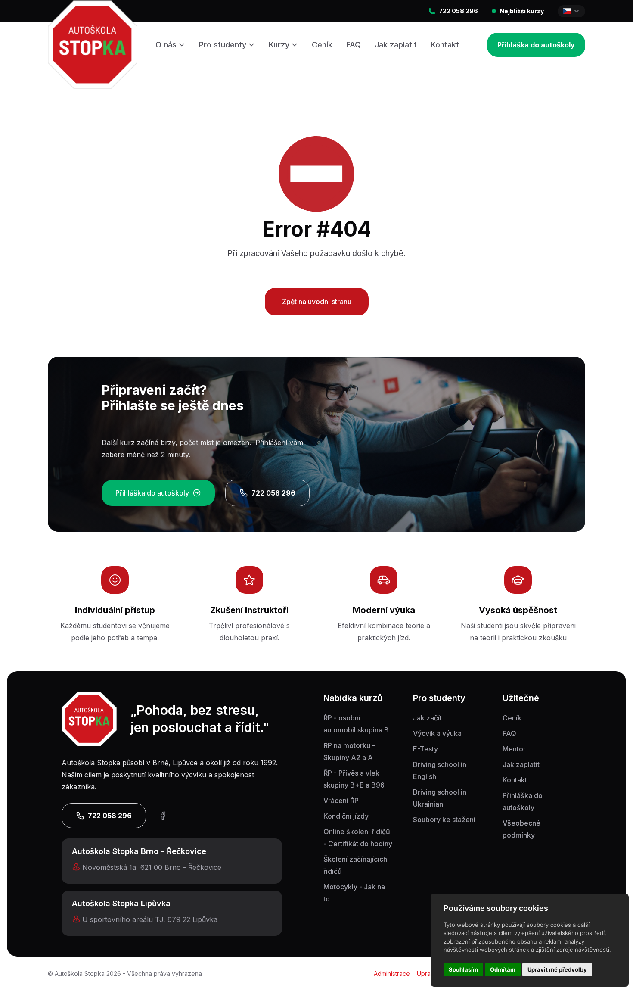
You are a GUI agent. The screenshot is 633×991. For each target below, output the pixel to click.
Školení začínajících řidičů (355, 865)
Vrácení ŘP (341, 800)
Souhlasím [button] (463, 969)
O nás (166, 44)
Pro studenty (222, 44)
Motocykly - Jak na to (354, 892)
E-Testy (425, 749)
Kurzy (279, 44)
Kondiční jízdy (346, 816)
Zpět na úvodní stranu (316, 301)
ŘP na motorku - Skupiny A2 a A (349, 751)
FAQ (353, 44)
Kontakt (445, 44)
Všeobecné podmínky (521, 829)
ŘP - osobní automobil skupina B (356, 724)
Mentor (514, 749)
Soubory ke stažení (444, 819)
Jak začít (427, 718)
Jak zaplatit (396, 44)
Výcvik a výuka (437, 733)
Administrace (392, 973)
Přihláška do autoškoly (536, 45)
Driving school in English (439, 770)
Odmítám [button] (502, 969)
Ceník (322, 44)
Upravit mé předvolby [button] (557, 969)
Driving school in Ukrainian (439, 798)
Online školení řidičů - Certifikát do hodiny (357, 837)
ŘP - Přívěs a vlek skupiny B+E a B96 (354, 779)
